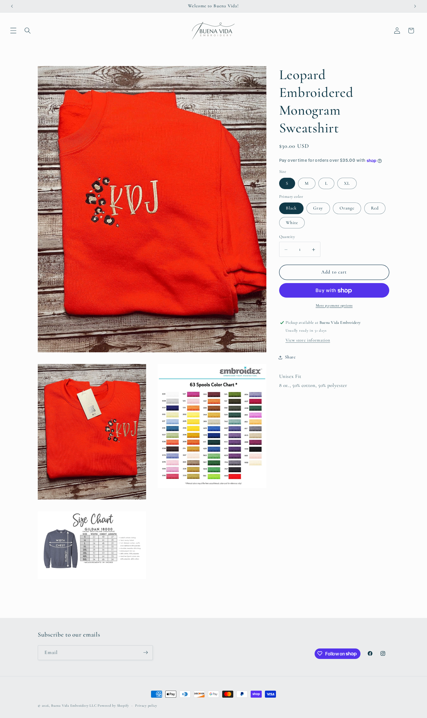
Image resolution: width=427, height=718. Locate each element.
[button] (13, 31)
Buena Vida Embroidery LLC (73, 705)
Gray (318, 208)
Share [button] (290, 357)
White (292, 222)
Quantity (287, 236)
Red (375, 208)
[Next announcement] (415, 6)
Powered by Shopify (113, 705)
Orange (347, 208)
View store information (308, 340)
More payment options (334, 305)
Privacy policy (146, 705)
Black (291, 208)
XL (347, 183)
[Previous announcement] (12, 6)
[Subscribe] (145, 652)
